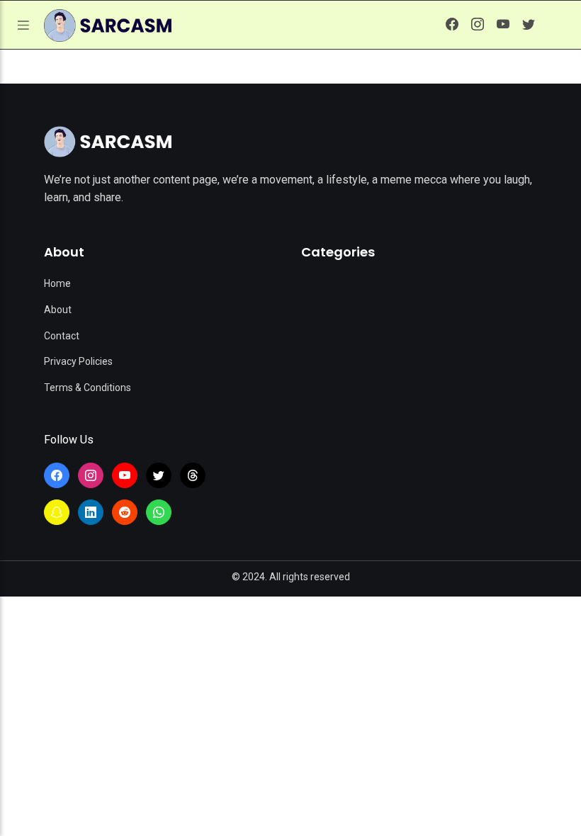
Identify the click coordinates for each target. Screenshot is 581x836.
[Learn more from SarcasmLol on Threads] (192, 475)
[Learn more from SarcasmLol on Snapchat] (56, 512)
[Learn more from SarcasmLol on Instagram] (477, 24)
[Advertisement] (290, 703)
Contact (61, 335)
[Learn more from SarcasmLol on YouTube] (503, 24)
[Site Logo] (107, 141)
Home (57, 283)
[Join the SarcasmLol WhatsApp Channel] (158, 512)
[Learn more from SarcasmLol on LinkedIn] (90, 512)
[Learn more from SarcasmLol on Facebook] (452, 24)
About (58, 309)
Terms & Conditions (87, 387)
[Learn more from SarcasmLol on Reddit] (124, 512)
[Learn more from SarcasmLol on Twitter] (528, 24)
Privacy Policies (78, 361)
